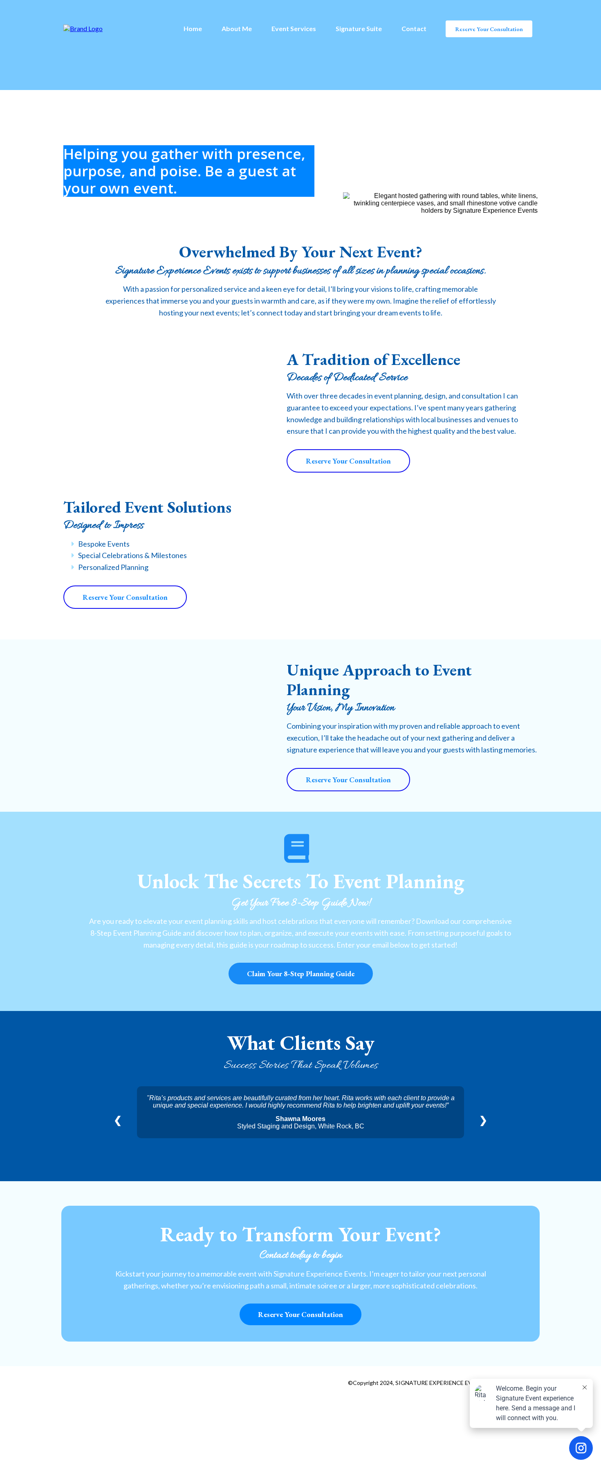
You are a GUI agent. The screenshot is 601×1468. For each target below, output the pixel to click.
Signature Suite (359, 28)
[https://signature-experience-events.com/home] (83, 28)
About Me (237, 28)
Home (193, 28)
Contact (413, 28)
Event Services (293, 28)
